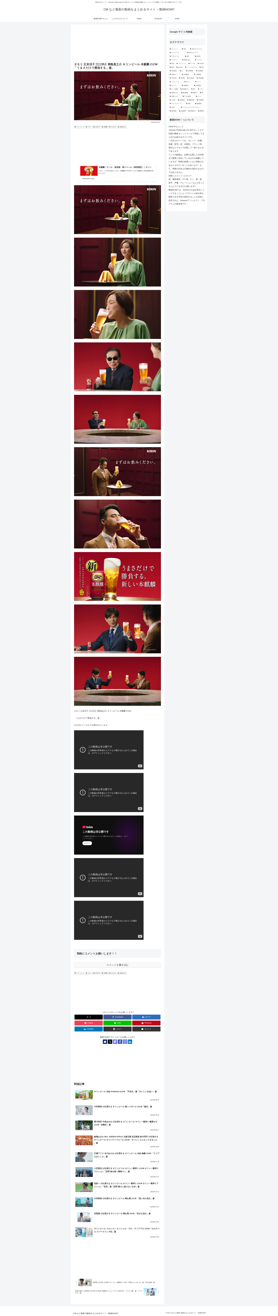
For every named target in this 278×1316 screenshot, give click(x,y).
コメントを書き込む (117, 964)
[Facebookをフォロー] (120, 1041)
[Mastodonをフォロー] (115, 1041)
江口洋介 (113, 127)
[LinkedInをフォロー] (130, 1041)
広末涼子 (97, 127)
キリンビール (80, 127)
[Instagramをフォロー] (125, 1041)
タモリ (90, 127)
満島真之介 (123, 127)
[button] (117, 1029)
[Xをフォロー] (110, 1041)
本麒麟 (106, 127)
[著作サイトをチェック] (105, 1041)
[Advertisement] (117, 44)
